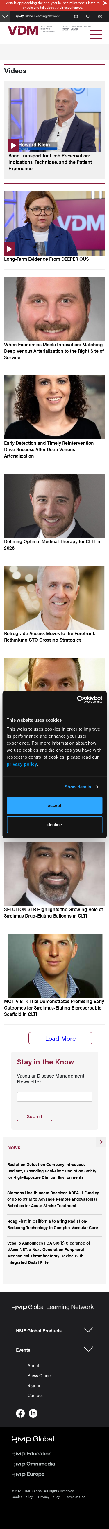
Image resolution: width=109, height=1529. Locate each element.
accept (54, 805)
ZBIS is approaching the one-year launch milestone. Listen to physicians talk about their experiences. (53, 5)
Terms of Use (75, 1496)
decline (54, 824)
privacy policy (22, 764)
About (34, 1365)
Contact (35, 1395)
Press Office (39, 1375)
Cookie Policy (22, 1496)
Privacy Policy (49, 1496)
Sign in (35, 1385)
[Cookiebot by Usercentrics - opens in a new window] (77, 699)
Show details (78, 786)
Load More (60, 1037)
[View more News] (101, 1142)
